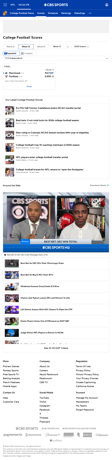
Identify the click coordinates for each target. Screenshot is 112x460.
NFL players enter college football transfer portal (42, 157)
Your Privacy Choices (87, 378)
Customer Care (11, 401)
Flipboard (45, 421)
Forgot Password (85, 409)
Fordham (13, 76)
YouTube (44, 397)
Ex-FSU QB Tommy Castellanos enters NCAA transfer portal (48, 108)
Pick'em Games (11, 366)
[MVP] (87, 433)
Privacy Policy (83, 370)
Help (5, 397)
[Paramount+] (52, 434)
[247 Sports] (12, 434)
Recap (29, 86)
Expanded (11, 53)
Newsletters (82, 401)
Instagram (45, 405)
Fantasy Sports (11, 370)
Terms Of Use (83, 366)
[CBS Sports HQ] (50, 428)
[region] (56, 222)
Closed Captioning (86, 382)
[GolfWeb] (56, 440)
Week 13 (26, 46)
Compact (28, 53)
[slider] (56, 244)
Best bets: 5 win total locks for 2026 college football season (47, 120)
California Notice (85, 386)
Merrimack (14, 73)
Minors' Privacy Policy (87, 374)
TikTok (43, 401)
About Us (44, 366)
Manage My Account (87, 397)
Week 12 (10, 46)
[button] (5, 5)
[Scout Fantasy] (102, 434)
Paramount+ (46, 378)
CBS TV (44, 382)
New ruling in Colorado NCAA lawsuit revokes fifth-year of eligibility (52, 132)
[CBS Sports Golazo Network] (79, 428)
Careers (44, 370)
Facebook (45, 409)
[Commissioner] (72, 433)
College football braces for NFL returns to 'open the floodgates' (50, 169)
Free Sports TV (11, 374)
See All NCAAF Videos (56, 348)
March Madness (11, 382)
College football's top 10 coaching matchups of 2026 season (48, 145)
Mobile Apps (9, 386)
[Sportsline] (33, 434)
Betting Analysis (11, 378)
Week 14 (41, 46)
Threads (44, 417)
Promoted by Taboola (98, 185)
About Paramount (49, 374)
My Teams (81, 405)
